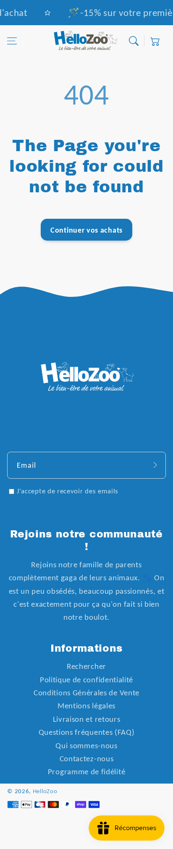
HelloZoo (45, 791)
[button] (12, 41)
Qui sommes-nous (86, 745)
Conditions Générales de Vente (86, 692)
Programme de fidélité (87, 771)
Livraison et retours (87, 719)
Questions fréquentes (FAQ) (87, 732)
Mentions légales (86, 705)
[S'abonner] (155, 465)
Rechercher (86, 666)
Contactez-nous (87, 758)
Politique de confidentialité (86, 679)
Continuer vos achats (86, 230)
